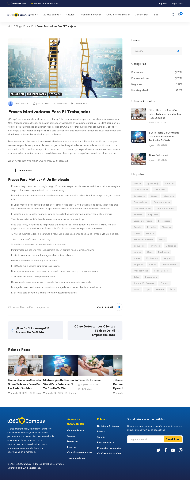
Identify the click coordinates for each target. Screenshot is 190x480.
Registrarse (177, 3)
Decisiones (139, 196)
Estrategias (164, 221)
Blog (18, 26)
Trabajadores (41, 307)
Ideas (162, 239)
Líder (149, 252)
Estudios (151, 227)
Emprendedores (36, 94)
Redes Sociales (162, 270)
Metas (137, 258)
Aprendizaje (153, 183)
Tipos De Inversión (89, 380)
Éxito (172, 289)
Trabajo (160, 289)
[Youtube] (173, 450)
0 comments (80, 103)
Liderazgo (171, 245)
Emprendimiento (142, 208)
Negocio (168, 258)
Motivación (26, 307)
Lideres (137, 252)
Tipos (136, 289)
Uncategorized (156, 90)
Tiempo (164, 283)
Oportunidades (170, 264)
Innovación (139, 245)
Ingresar (163, 3)
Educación (28, 26)
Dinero (154, 196)
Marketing (163, 252)
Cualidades (159, 189)
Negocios (54, 94)
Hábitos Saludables (143, 239)
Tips (147, 289)
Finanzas (166, 227)
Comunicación (141, 189)
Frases (15, 307)
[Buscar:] (156, 50)
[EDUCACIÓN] (138, 110)
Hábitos (150, 233)
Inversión (155, 245)
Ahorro (137, 183)
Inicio (10, 26)
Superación (151, 277)
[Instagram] (181, 450)
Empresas (153, 214)
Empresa (138, 214)
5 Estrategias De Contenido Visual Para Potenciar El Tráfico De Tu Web (60, 384)
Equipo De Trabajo (143, 221)
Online (152, 264)
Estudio (137, 227)
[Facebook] (165, 450)
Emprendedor (141, 202)
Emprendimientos (165, 208)
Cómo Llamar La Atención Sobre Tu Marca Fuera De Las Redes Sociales (24, 384)
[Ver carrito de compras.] (180, 14)
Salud (136, 277)
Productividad (141, 270)
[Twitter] (158, 450)
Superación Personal (144, 283)
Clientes (169, 183)
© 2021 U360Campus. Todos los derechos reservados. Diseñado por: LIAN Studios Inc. (35, 465)
